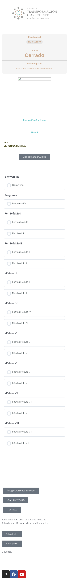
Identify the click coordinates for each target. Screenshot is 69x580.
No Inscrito (34, 42)
